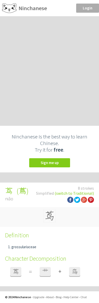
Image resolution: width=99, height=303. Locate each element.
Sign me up (50, 162)
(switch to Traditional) (74, 193)
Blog (58, 297)
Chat (83, 297)
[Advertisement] (49, 68)
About (50, 297)
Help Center (70, 297)
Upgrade (38, 297)
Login (87, 8)
